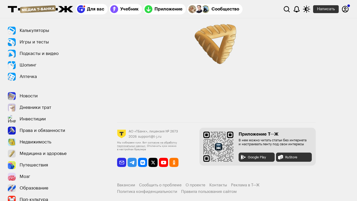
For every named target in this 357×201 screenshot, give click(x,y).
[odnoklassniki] (174, 162)
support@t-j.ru (150, 136)
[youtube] (163, 162)
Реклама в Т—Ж (245, 185)
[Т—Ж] (40, 9)
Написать (326, 9)
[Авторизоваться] (345, 9)
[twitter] (153, 162)
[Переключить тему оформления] (306, 9)
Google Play (257, 157)
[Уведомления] (297, 9)
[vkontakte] (142, 162)
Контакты (218, 185)
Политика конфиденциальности (147, 192)
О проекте (195, 185)
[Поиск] (287, 9)
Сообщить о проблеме (160, 185)
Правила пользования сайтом (209, 192)
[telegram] (132, 162)
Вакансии (126, 185)
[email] (121, 162)
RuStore (291, 157)
